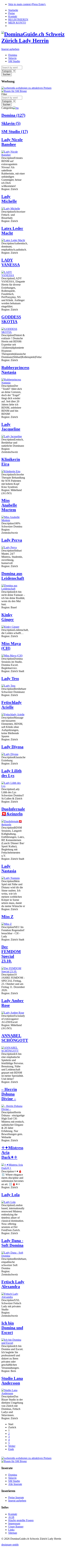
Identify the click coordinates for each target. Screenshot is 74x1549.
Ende (11, 1449)
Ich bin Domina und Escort (12, 1328)
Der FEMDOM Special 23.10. (11, 954)
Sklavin (10, 123)
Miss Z (7, 916)
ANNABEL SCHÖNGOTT (14, 1038)
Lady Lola (10, 1194)
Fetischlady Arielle (11, 704)
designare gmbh (10, 1544)
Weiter (11, 1446)
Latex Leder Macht (12, 230)
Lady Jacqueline (10, 426)
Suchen (6, 74)
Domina (13, 115)
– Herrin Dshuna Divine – (9, 1094)
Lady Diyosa (12, 747)
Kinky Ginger (7, 617)
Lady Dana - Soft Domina (12, 1243)
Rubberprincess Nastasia (15, 369)
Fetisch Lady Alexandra (12, 1284)
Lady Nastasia (8, 868)
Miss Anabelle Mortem (9, 505)
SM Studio (14, 131)
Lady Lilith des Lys (11, 773)
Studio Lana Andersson (12, 1380)
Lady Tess (10, 678)
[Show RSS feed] (16, 107)
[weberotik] (26, 87)
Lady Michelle (9, 198)
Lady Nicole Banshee (12, 142)
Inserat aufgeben (10, 49)
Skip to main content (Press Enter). (27, 4)
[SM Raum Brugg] (14, 91)
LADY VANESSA (10, 262)
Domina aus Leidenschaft (12, 575)
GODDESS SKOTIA (11, 319)
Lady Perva (11, 540)
